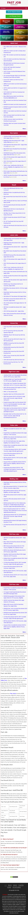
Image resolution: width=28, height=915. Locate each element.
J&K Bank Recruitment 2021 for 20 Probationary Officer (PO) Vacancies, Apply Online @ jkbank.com (15, 516)
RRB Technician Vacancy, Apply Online (6, 21)
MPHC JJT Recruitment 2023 (10, 391)
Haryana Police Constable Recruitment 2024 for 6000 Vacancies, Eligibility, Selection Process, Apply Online (15, 463)
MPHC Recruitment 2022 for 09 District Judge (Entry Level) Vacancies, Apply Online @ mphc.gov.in (14, 398)
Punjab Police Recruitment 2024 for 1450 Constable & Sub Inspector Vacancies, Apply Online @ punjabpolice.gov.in (14, 469)
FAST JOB (14, 2)
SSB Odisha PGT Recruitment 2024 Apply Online (15, 296)
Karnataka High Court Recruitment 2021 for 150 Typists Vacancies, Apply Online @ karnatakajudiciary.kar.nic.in (15, 415)
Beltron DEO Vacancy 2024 (6, 32)
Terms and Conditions (16, 887)
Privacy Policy (21, 885)
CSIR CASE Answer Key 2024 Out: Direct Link (14, 359)
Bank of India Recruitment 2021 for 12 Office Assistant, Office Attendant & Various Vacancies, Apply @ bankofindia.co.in (15, 510)
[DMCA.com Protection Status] (14, 877)
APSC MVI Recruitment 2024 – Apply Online (14, 311)
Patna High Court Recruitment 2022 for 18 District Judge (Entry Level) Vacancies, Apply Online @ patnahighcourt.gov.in (15, 410)
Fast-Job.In (13, 693)
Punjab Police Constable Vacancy (20, 27)
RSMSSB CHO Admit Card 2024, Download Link (15, 104)
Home (5, 885)
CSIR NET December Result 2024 (20, 37)
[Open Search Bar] (26, 8)
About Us (10, 885)
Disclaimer (9, 887)
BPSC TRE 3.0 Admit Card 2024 (6, 27)
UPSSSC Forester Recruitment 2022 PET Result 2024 (20, 21)
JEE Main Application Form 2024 (20, 32)
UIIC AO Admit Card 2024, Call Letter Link (6, 38)
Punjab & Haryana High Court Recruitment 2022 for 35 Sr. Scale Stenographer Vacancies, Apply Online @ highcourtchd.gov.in (15, 404)
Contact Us (15, 885)
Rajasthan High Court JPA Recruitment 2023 (14, 394)
